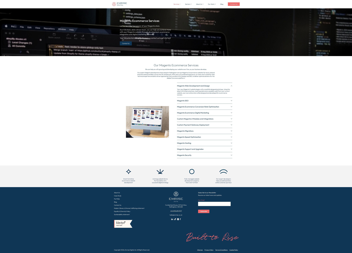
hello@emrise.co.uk (176, 215)
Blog (221, 4)
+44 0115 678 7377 (176, 211)
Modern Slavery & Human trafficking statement (129, 208)
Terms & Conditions (221, 250)
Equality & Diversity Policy (122, 211)
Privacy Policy (209, 250)
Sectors (187, 4)
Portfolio (117, 199)
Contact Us (233, 4)
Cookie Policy (233, 250)
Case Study (117, 196)
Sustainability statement (122, 214)
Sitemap (200, 250)
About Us (117, 193)
